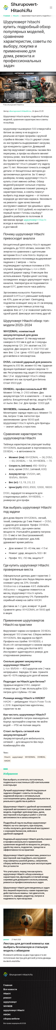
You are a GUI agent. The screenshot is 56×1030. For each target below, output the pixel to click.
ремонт (6, 939)
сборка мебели (11, 1019)
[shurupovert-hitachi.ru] (5, 8)
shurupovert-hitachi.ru (21, 975)
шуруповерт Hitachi (35, 220)
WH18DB (7, 1006)
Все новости (10, 989)
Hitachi (16, 16)
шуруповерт (17, 757)
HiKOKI (7, 761)
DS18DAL (42, 757)
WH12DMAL (30, 757)
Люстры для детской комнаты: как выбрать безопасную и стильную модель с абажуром (28, 936)
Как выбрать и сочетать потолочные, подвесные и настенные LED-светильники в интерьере (28, 782)
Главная (6, 16)
